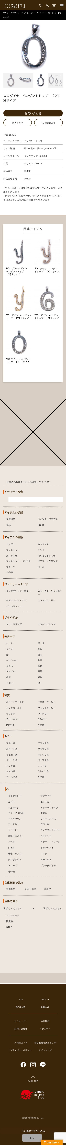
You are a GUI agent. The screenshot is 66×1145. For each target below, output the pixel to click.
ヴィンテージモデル (48, 519)
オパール (44, 823)
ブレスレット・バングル (18, 561)
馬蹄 (40, 671)
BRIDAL (45, 1007)
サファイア (45, 795)
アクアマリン (14, 818)
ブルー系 (10, 743)
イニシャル (11, 660)
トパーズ (12, 865)
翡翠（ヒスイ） (16, 835)
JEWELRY (14, 13)
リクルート (45, 1029)
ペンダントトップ (26, 13)
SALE (9, 927)
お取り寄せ (30, 889)
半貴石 (43, 812)
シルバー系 (43, 771)
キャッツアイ (47, 847)
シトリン (12, 829)
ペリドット (45, 835)
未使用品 (10, 519)
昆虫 (40, 655)
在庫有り (10, 889)
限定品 (9, 921)
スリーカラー (12, 718)
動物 (40, 649)
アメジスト (13, 823)
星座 (8, 677)
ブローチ (10, 567)
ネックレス (43, 544)
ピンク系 (10, 765)
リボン (9, 683)
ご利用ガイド (20, 1043)
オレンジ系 (43, 754)
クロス (9, 649)
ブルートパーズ (48, 818)
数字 (40, 660)
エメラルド (45, 801)
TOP (4, 13)
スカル (9, 666)
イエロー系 (11, 754)
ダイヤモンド (14, 795)
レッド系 (42, 765)
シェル (11, 847)
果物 (40, 677)
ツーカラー (43, 713)
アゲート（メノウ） (50, 841)
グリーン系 (11, 760)
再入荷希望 (17, 122)
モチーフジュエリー (16, 600)
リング (9, 544)
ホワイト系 (11, 748)
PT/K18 (10, 724)
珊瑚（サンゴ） (16, 853)
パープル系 (43, 760)
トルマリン (13, 807)
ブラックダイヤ (48, 865)
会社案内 (45, 1021)
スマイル (10, 671)
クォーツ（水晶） (17, 812)
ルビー (11, 801)
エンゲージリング (46, 624)
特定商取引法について (45, 1043)
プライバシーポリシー (21, 1050)
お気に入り (50, 122)
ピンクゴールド (14, 707)
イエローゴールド (46, 701)
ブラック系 (43, 743)
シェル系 (10, 771)
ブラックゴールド (46, 707)
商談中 (47, 889)
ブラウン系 (43, 748)
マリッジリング (14, 624)
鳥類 (40, 666)
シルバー (42, 718)
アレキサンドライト (50, 829)
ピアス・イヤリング (48, 561)
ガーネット (45, 859)
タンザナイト (14, 859)
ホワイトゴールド (15, 701)
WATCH (45, 999)
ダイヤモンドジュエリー (18, 590)
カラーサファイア (49, 807)
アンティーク (12, 915)
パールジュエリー (15, 606)
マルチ (43, 853)
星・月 (41, 643)
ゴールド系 (11, 776)
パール (41, 567)
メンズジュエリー (46, 600)
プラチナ (10, 713)
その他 (9, 572)
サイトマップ (45, 1050)
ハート (9, 643)
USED (41, 525)
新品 (8, 525)
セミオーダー (20, 1021)
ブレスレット (12, 550)
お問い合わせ (33, 113)
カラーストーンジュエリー (50, 592)
